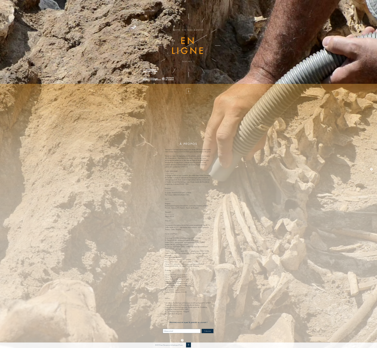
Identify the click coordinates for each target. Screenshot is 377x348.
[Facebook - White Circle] (371, 169)
